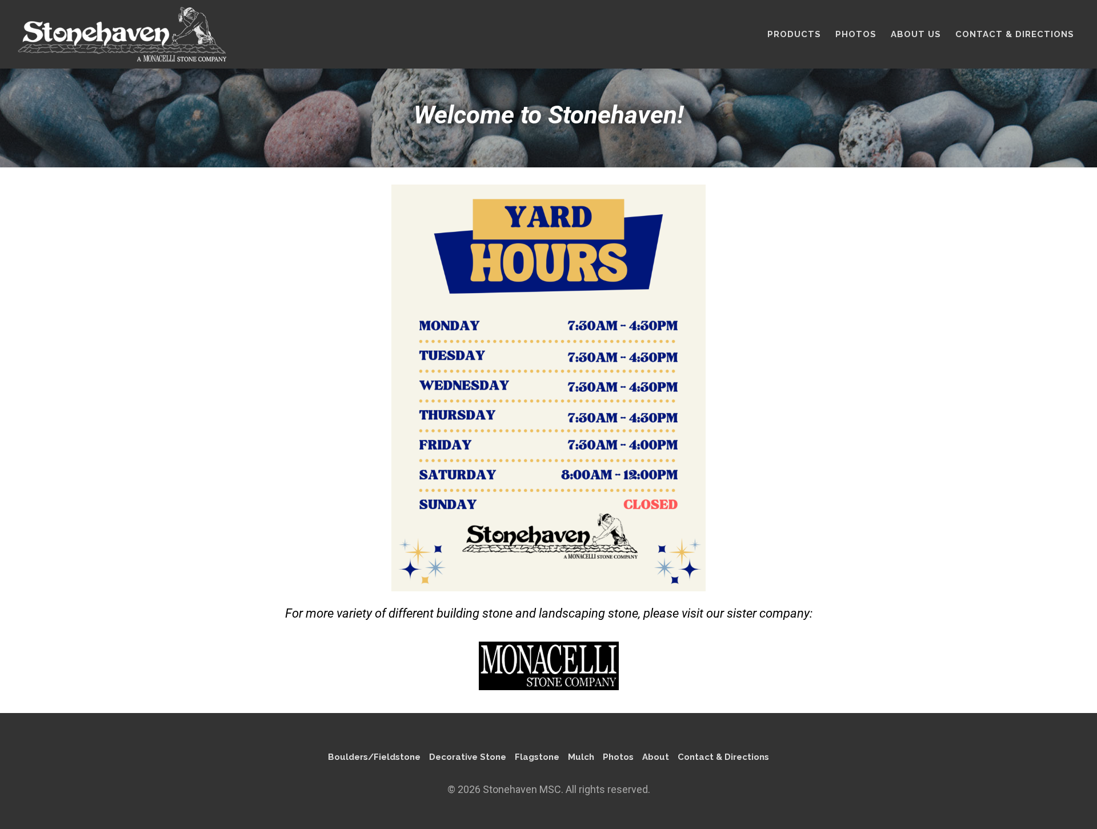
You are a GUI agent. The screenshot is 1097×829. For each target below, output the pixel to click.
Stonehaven (122, 34)
